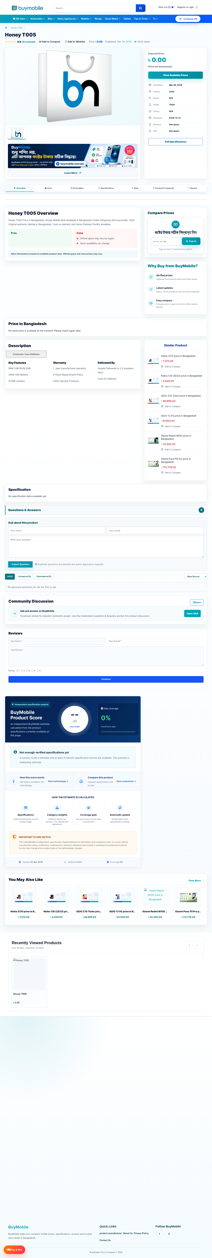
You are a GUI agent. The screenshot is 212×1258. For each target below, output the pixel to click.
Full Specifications (175, 141)
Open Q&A (192, 613)
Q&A (136, 188)
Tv (154, 19)
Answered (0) (24, 576)
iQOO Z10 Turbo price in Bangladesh (181, 395)
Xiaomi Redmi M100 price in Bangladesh (176, 437)
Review (193, 188)
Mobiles (85, 19)
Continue (106, 679)
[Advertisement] (106, 1122)
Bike (50, 19)
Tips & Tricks (141, 19)
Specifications (107, 188)
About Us (127, 1233)
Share (197, 602)
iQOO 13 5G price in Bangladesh (178, 415)
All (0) (10, 576)
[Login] (196, 7)
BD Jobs (20, 19)
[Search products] (140, 8)
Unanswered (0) (43, 576)
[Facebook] (159, 1234)
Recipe (98, 19)
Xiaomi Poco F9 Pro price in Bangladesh (176, 460)
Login (191, 7)
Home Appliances (67, 19)
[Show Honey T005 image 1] (16, 133)
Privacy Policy (141, 1233)
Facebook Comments (164, 188)
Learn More (71, 172)
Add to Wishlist (76, 41)
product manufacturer (111, 1233)
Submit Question (20, 564)
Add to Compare (50, 41)
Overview (20, 188)
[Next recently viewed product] (197, 945)
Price (49, 188)
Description (78, 188)
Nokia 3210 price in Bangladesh (178, 355)
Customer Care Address (26, 354)
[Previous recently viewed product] (189, 945)
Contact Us (105, 1240)
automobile (36, 19)
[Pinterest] (169, 1234)
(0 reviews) (26, 41)
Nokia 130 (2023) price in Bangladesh (181, 375)
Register (181, 7)
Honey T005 (17, 27)
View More (194, 880)
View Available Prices (175, 75)
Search (192, 241)
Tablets (127, 19)
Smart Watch (111, 19)
